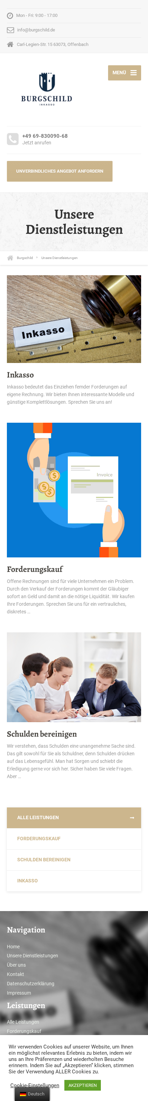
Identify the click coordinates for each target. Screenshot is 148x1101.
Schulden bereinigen (42, 733)
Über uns (16, 965)
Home (13, 946)
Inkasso (20, 374)
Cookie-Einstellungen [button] (34, 1085)
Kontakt (15, 974)
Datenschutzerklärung (30, 983)
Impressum (19, 993)
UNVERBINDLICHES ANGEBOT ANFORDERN (59, 171)
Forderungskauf (34, 569)
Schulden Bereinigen (44, 859)
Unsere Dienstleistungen (32, 955)
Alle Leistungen (38, 817)
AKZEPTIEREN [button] (82, 1085)
